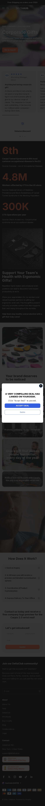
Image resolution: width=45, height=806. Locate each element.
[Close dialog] (40, 385)
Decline (22, 412)
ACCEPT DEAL (22, 405)
